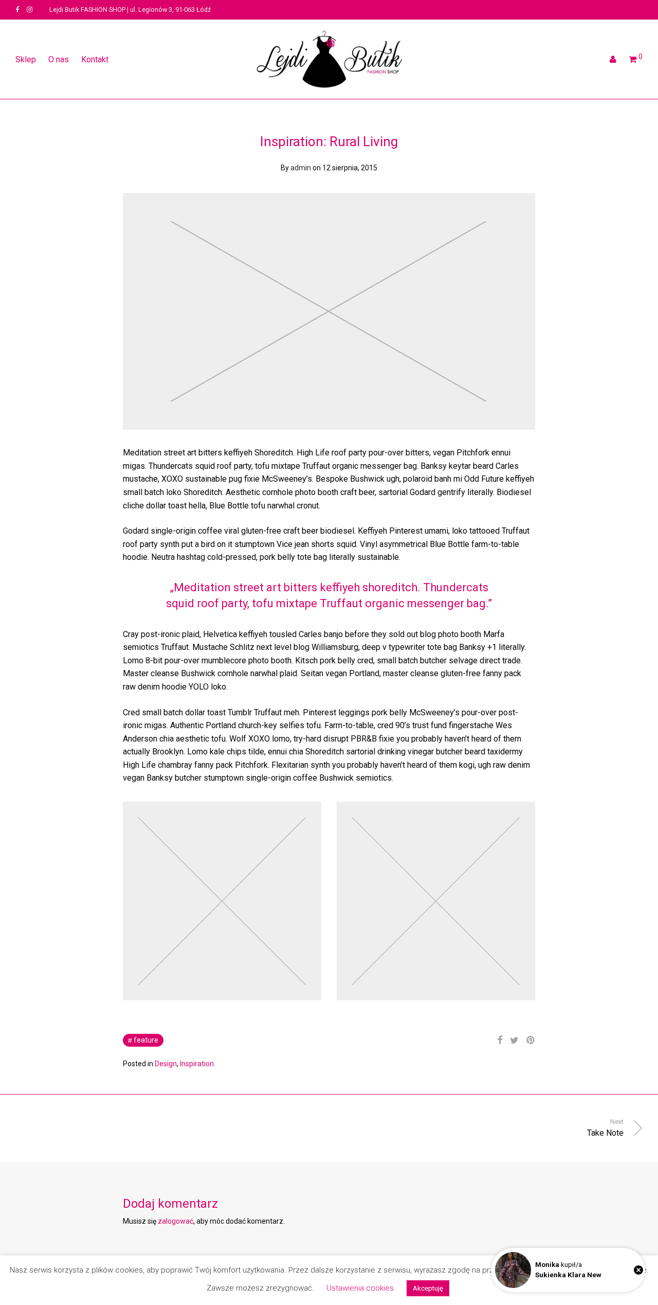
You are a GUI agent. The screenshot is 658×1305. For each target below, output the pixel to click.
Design (166, 1064)
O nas (58, 59)
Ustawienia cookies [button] (360, 1288)
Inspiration (197, 1064)
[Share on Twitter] (514, 1040)
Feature (146, 1040)
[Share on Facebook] (499, 1040)
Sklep (25, 59)
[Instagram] (29, 9)
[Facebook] (17, 9)
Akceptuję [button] (428, 1288)
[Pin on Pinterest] (531, 1040)
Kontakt (94, 59)
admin (300, 168)
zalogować (175, 1221)
